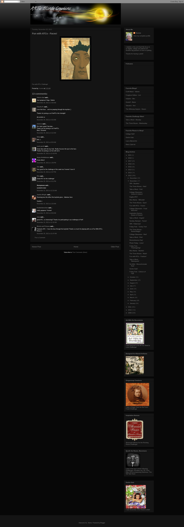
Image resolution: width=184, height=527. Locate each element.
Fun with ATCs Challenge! (40, 84)
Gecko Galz (130, 137)
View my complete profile (141, 36)
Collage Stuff (130, 134)
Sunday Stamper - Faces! (138, 221)
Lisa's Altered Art (131, 141)
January (133, 303)
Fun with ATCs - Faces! (137, 206)
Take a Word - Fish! (136, 189)
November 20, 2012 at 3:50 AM (46, 103)
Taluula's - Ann (131, 105)
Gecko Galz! (133, 269)
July (131, 286)
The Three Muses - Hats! (137, 186)
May (131, 292)
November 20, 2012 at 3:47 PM (46, 172)
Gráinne (39, 124)
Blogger (102, 523)
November (133, 181)
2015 (130, 167)
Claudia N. (40, 107)
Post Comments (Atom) (80, 252)
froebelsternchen (42, 208)
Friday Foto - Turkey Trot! (138, 227)
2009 (130, 313)
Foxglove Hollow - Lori (133, 95)
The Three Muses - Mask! (138, 253)
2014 (130, 169)
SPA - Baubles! (134, 183)
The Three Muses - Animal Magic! (135, 230)
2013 (130, 172)
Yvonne (138, 33)
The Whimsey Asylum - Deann (136, 109)
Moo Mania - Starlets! (136, 251)
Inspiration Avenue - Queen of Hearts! (136, 214)
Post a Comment (40, 237)
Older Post (115, 247)
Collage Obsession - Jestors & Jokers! (136, 193)
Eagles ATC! (133, 197)
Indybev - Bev (130, 98)
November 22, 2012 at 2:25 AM (46, 203)
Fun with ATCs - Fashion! (137, 256)
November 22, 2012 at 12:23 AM (47, 190)
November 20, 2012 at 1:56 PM (46, 163)
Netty (38, 137)
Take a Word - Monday (133, 120)
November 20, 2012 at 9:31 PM (46, 181)
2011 (130, 307)
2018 (130, 158)
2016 (130, 164)
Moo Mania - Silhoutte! (137, 200)
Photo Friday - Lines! (136, 243)
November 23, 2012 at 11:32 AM (47, 222)
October (133, 277)
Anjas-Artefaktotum (43, 157)
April (131, 294)
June (132, 289)
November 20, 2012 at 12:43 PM (47, 153)
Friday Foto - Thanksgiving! (134, 247)
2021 (130, 155)
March (132, 297)
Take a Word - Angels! (136, 218)
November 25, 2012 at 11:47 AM (47, 233)
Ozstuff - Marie (131, 102)
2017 (130, 161)
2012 (130, 175)
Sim (38, 167)
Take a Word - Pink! (136, 237)
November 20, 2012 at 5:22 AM (46, 133)
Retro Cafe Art (130, 144)
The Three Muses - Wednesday (136, 123)
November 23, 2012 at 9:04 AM (46, 213)
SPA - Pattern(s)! (135, 224)
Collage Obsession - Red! (138, 234)
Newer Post (36, 247)
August (132, 283)
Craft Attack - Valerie (132, 91)
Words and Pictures (43, 226)
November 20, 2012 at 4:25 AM (46, 120)
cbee (38, 217)
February (133, 300)
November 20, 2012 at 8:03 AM (46, 142)
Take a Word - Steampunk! (134, 260)
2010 (130, 310)
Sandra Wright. (42, 194)
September (134, 280)
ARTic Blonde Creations (50, 9)
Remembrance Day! (136, 240)
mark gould (40, 146)
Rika (38, 176)
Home (76, 247)
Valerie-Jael (40, 97)
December (133, 178)
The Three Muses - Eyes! (138, 203)
